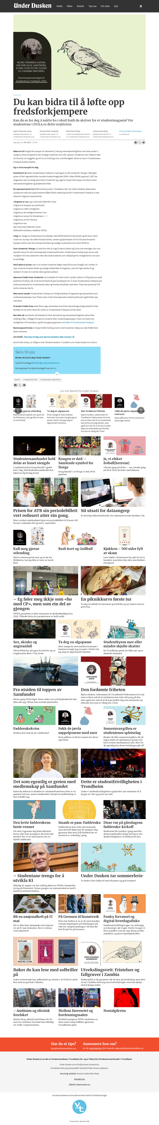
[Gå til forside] (32, 5)
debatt (17, 380)
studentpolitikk (30, 380)
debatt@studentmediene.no (47, 363)
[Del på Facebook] (136, 142)
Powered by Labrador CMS (79, 1121)
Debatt (80, 6)
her (54, 368)
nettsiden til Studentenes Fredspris (78, 322)
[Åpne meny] (141, 6)
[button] (18, 410)
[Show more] (57, 374)
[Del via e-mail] (143, 142)
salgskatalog (95, 1048)
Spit (116, 6)
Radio (60, 6)
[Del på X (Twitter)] (139, 142)
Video (70, 6)
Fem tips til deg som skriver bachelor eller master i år (49, 337)
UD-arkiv (105, 6)
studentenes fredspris (50, 380)
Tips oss (92, 6)
